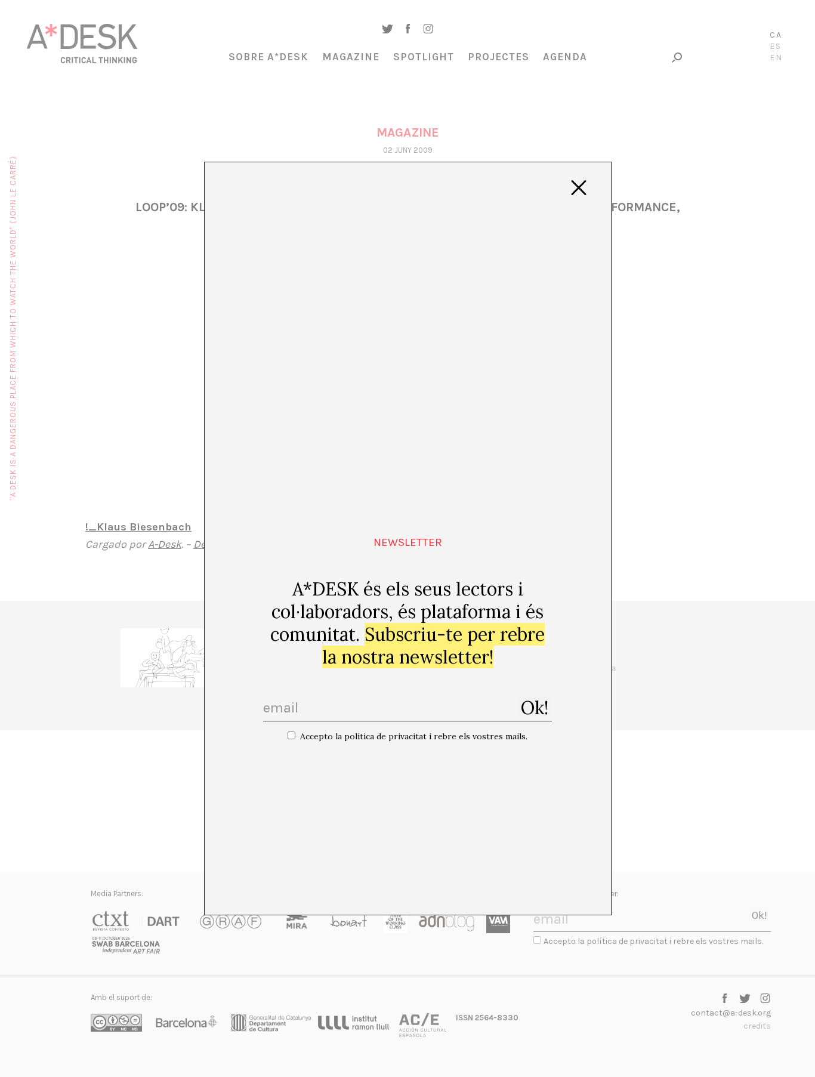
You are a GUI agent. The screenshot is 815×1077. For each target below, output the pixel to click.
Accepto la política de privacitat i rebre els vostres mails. (413, 736)
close (578, 188)
